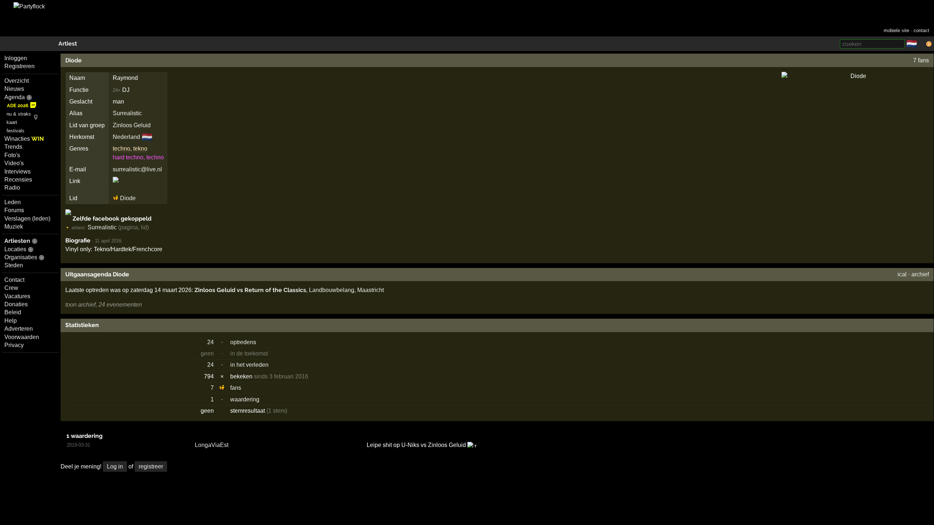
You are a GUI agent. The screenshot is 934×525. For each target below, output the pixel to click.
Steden (13, 265)
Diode (73, 60)
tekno (140, 148)
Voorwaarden (21, 337)
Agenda (14, 97)
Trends (13, 147)
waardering (244, 399)
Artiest (67, 43)
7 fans (921, 60)
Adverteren (18, 329)
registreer (151, 466)
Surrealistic (127, 113)
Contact (14, 280)
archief (920, 274)
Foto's (12, 155)
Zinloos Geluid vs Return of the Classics (250, 290)
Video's (14, 163)
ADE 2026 (17, 105)
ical (902, 274)
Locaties (15, 249)
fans (235, 388)
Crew (11, 288)
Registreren (19, 66)
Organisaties (20, 257)
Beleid (12, 312)
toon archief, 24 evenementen (103, 305)
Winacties (24, 139)
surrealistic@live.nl (137, 169)
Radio (12, 187)
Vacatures (17, 296)
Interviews (17, 171)
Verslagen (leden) (27, 218)
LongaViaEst (211, 445)
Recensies (18, 179)
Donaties (16, 304)
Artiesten (17, 240)
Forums (14, 210)
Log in (115, 466)
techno (121, 148)
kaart (12, 122)
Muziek (13, 226)
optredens (243, 342)
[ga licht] (922, 44)
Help (10, 321)
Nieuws (14, 89)
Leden (12, 202)
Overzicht (16, 81)
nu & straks (19, 114)
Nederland (126, 137)
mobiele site (896, 30)
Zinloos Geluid (132, 125)
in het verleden (249, 365)
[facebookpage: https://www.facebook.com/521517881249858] (116, 186)
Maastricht (370, 290)
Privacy (14, 345)
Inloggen (15, 58)
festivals (15, 130)
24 (210, 342)
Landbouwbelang (331, 290)
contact (921, 30)
